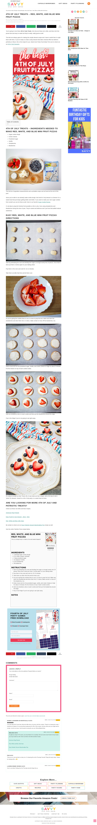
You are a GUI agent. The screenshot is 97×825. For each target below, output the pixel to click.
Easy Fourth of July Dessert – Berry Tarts (18, 517)
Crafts (19, 787)
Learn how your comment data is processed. (34, 715)
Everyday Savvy (15, 4)
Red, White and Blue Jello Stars (15, 521)
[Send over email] (31, 26)
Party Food (35, 657)
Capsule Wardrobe (75, 783)
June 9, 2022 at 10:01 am (50, 765)
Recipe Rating (12, 674)
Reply (56, 732)
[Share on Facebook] (20, 26)
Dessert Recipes (27, 657)
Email (10, 699)
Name (11, 693)
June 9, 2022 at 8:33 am (50, 754)
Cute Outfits (19, 783)
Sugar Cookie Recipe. (44, 202)
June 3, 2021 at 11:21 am (49, 732)
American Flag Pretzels (12, 513)
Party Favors (57, 787)
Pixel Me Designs (51, 823)
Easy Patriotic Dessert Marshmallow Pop (33, 525)
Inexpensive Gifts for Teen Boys (77, 65)
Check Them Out (68, 798)
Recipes (48, 657)
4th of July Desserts (13, 44)
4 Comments (20, 19)
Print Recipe (51, 545)
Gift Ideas (38, 783)
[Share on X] (51, 26)
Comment (11, 680)
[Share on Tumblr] (41, 26)
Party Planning (42, 657)
